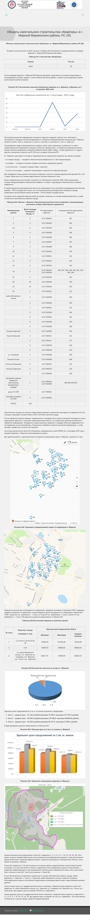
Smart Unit (23, 911)
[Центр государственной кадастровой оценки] (45, 4)
